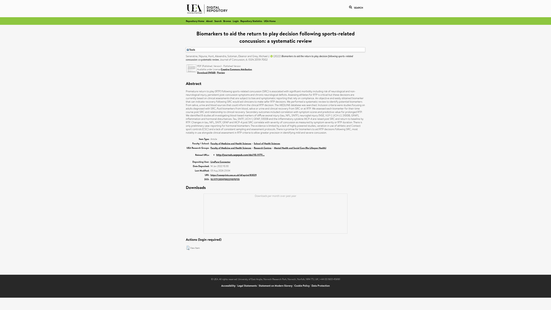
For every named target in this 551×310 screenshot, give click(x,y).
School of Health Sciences (267, 143)
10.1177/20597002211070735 (225, 179)
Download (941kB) (206, 72)
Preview (221, 72)
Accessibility (228, 285)
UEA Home (270, 21)
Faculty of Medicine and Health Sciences (230, 143)
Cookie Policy (302, 285)
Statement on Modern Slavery (275, 285)
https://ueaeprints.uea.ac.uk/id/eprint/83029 (233, 175)
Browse (227, 21)
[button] (188, 248)
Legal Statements (247, 285)
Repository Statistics (251, 21)
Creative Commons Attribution (236, 69)
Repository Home (195, 21)
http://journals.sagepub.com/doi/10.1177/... (240, 155)
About (209, 21)
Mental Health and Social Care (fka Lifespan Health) (300, 147)
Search (218, 21)
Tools (192, 49)
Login (236, 21)
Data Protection (321, 285)
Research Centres (262, 147)
